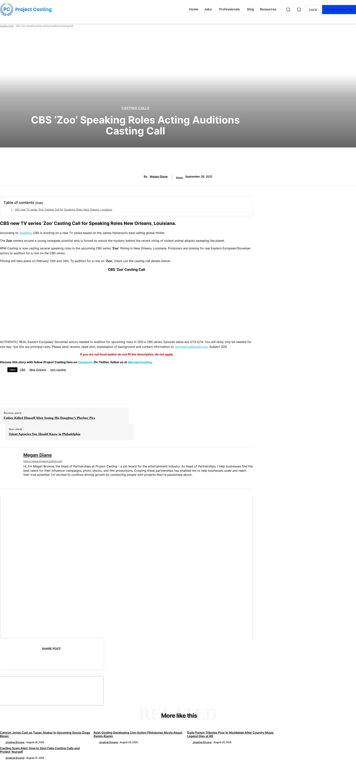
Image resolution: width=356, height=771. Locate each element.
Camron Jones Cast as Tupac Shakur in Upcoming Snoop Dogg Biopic (45, 734)
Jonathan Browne (14, 742)
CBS (22, 369)
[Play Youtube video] (126, 567)
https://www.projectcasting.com (42, 461)
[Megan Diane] (9, 468)
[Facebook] (18, 658)
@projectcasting (140, 362)
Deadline (25, 233)
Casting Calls (7, 26)
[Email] (71, 658)
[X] (31, 658)
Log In (313, 9)
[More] (85, 658)
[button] (288, 9)
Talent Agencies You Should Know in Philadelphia (44, 434)
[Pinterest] (45, 658)
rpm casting (58, 369)
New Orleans (37, 369)
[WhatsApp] (58, 658)
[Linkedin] (24, 480)
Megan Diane (159, 176)
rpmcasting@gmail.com (191, 347)
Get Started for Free (339, 9)
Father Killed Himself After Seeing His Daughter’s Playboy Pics (49, 418)
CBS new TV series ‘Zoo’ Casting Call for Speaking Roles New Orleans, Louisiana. (64, 209)
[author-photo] (2, 742)
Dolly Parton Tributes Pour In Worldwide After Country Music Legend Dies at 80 (230, 734)
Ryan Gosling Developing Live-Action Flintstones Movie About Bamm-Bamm (138, 734)
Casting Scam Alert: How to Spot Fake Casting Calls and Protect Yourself (40, 750)
